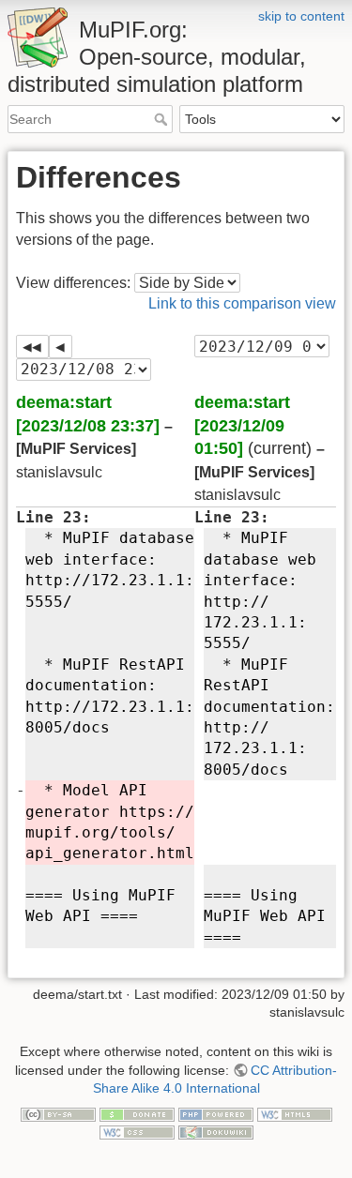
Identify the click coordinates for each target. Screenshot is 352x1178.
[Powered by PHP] (215, 1113)
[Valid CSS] (137, 1132)
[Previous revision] (60, 346)
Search (163, 119)
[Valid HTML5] (294, 1113)
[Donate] (137, 1113)
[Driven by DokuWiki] (215, 1132)
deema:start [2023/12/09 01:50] (242, 425)
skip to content (301, 15)
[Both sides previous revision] (32, 346)
